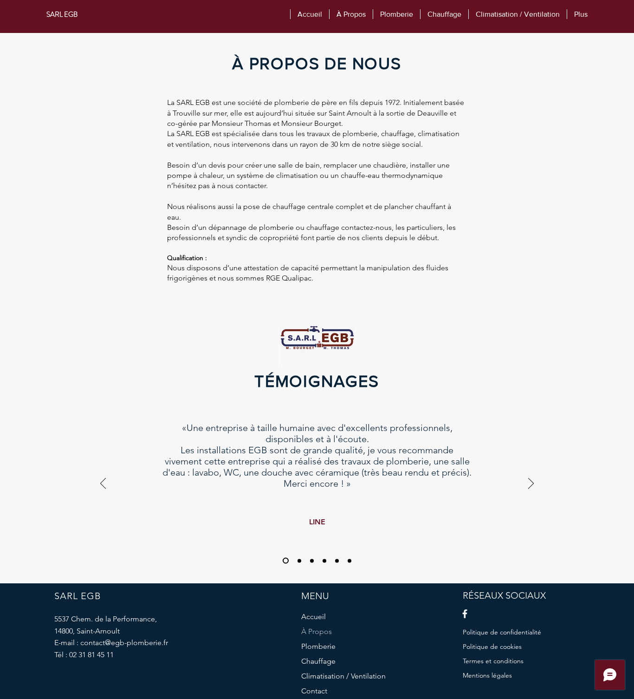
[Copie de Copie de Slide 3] (337, 560)
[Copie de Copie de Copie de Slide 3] (349, 560)
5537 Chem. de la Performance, (105, 618)
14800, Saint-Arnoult (87, 631)
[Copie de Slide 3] (324, 560)
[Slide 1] (284, 560)
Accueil (313, 616)
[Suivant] (531, 484)
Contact (314, 690)
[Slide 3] (312, 560)
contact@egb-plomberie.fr (124, 642)
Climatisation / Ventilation (343, 676)
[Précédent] (103, 484)
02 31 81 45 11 (91, 654)
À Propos (316, 631)
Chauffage (318, 661)
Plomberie (318, 646)
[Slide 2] (298, 561)
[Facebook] (465, 614)
